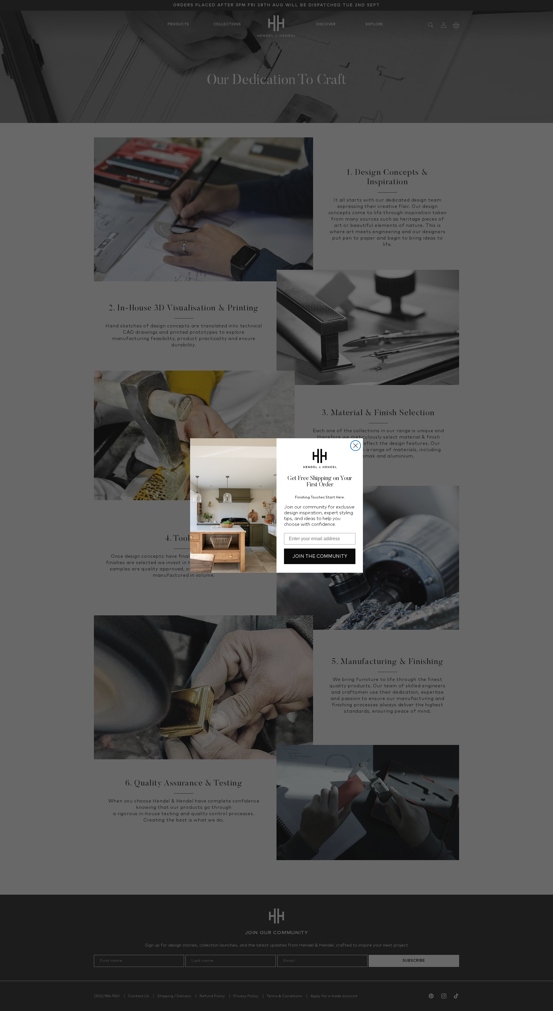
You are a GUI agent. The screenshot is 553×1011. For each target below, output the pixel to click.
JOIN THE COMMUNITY (319, 556)
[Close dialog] (356, 446)
